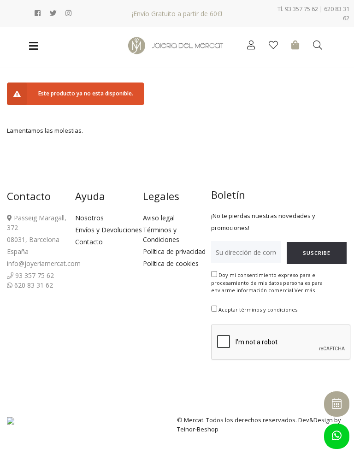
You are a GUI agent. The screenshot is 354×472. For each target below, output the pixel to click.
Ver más (305, 290)
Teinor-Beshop (197, 429)
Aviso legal (159, 217)
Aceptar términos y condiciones (257, 309)
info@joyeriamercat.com (44, 263)
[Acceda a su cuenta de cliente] (253, 46)
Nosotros (89, 217)
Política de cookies (171, 263)
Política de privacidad (174, 251)
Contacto (89, 241)
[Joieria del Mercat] (177, 45)
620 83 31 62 (32, 285)
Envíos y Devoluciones (108, 229)
